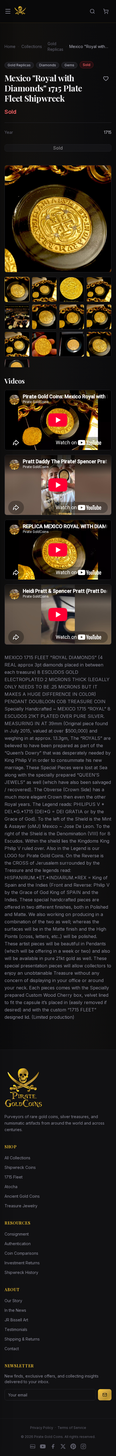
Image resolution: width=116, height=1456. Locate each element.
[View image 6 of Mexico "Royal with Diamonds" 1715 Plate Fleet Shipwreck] (44, 316)
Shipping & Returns (22, 1339)
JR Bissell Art (16, 1319)
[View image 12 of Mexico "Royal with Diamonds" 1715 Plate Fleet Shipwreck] (98, 344)
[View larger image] (58, 218)
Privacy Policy (41, 1428)
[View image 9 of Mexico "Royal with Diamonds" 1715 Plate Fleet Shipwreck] (17, 344)
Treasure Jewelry (21, 1205)
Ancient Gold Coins (22, 1196)
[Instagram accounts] (83, 1446)
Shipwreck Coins (20, 1167)
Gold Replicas (55, 46)
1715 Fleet (14, 1177)
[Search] (92, 11)
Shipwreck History (21, 1272)
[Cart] (105, 11)
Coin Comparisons (21, 1253)
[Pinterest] (73, 1446)
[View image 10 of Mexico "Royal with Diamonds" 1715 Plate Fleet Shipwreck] (44, 344)
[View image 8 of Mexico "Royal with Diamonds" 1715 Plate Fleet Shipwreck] (98, 316)
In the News (15, 1310)
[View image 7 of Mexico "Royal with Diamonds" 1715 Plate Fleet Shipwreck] (71, 316)
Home (10, 46)
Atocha (11, 1186)
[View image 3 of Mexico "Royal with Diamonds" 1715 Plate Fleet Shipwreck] (71, 289)
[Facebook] (53, 1446)
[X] (63, 1446)
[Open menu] (8, 11)
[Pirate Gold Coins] (20, 11)
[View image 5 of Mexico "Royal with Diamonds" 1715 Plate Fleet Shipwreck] (17, 316)
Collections (31, 46)
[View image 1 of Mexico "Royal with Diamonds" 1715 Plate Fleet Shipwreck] (17, 289)
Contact (12, 1348)
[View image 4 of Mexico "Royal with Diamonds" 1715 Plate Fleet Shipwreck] (98, 289)
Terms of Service (71, 1428)
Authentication (18, 1243)
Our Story (13, 1300)
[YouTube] (43, 1446)
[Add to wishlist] (105, 78)
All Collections (17, 1157)
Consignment (17, 1234)
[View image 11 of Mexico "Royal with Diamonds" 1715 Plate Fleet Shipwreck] (71, 344)
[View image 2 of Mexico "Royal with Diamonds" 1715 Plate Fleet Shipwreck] (44, 289)
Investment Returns (22, 1262)
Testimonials (16, 1329)
